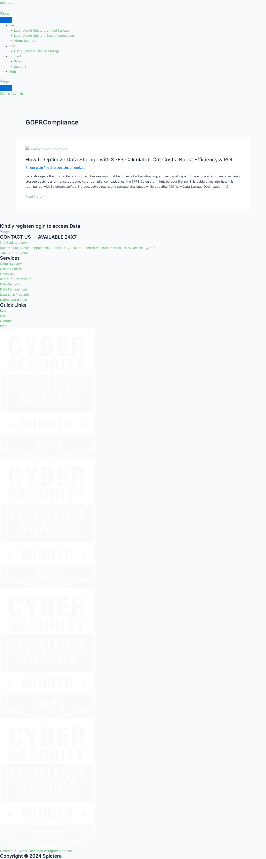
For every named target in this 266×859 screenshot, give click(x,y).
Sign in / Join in (11, 93)
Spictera (6, 2)
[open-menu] (6, 20)
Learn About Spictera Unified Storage (42, 30)
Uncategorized (74, 168)
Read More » (35, 196)
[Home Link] (5, 81)
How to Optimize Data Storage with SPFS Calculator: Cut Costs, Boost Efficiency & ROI (129, 159)
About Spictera (25, 41)
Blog (12, 72)
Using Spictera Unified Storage (37, 51)
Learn (13, 25)
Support (20, 66)
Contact (15, 56)
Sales (18, 61)
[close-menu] (6, 88)
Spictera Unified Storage (44, 168)
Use (12, 46)
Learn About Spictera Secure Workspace (44, 35)
